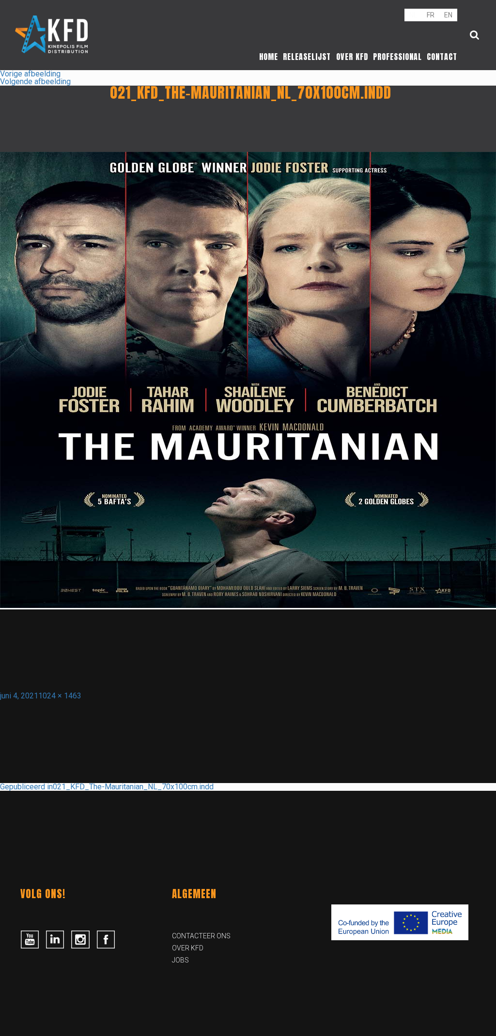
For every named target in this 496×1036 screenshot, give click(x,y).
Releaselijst (307, 56)
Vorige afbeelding (30, 73)
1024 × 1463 (59, 695)
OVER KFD (187, 948)
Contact (442, 56)
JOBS (180, 960)
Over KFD (352, 56)
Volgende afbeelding (35, 81)
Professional (397, 56)
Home (268, 56)
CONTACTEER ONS (201, 936)
